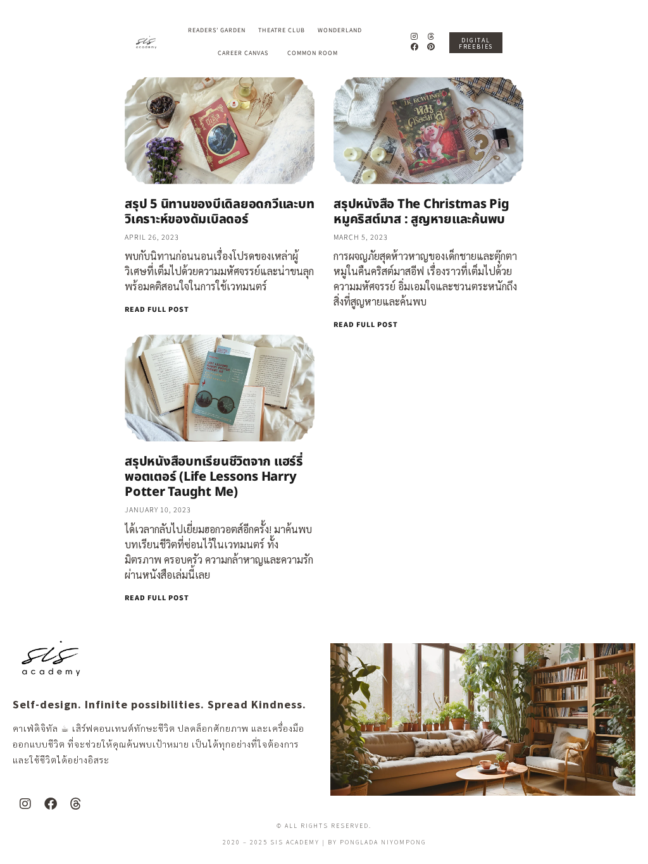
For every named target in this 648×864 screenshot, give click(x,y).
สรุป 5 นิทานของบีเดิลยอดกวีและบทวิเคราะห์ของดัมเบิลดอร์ (219, 212)
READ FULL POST (157, 309)
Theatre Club (281, 30)
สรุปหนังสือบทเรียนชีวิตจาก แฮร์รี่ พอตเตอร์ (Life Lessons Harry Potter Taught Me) (214, 477)
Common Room (312, 53)
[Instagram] (414, 36)
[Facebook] (414, 47)
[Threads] (431, 36)
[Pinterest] (431, 47)
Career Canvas (243, 53)
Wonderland (340, 30)
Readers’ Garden (217, 30)
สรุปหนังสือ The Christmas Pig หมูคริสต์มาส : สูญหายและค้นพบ (421, 212)
